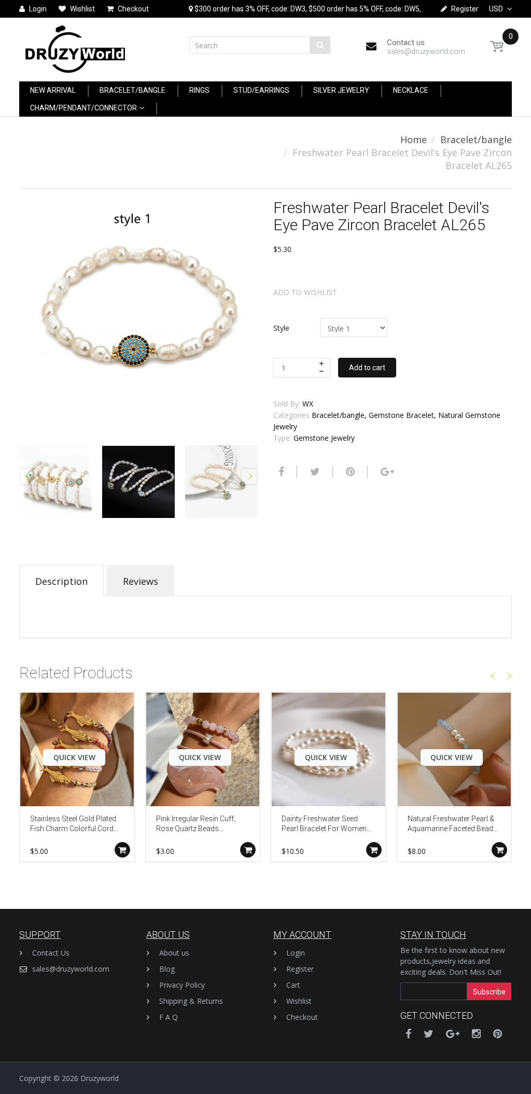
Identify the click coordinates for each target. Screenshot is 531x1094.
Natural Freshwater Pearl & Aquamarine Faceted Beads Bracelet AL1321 (452, 825)
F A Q (168, 1017)
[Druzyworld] (75, 46)
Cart (293, 985)
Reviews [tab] (140, 581)
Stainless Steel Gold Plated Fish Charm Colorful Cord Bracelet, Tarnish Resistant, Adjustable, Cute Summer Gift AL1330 (74, 825)
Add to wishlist (305, 292)
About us (174, 953)
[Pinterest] (497, 1034)
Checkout (302, 1017)
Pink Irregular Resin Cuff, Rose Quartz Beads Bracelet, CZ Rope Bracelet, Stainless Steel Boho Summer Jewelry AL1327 (199, 825)
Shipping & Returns (191, 1001)
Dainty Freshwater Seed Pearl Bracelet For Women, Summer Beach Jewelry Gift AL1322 (326, 825)
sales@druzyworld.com (70, 969)
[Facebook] (280, 472)
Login (295, 953)
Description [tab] (61, 581)
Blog (167, 969)
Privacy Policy (182, 985)
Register (300, 969)
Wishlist (299, 1001)
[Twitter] (314, 472)
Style (281, 328)
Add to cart (367, 367)
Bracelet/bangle (476, 139)
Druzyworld (99, 1078)
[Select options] (122, 850)
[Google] (386, 472)
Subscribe (489, 992)
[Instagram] (476, 1034)
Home (413, 139)
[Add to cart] (374, 850)
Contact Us (50, 953)
